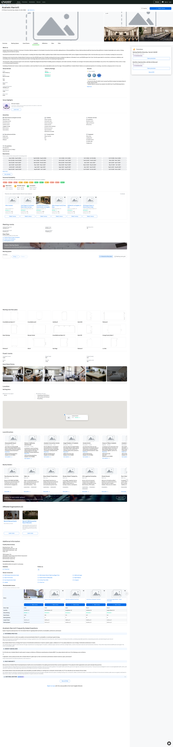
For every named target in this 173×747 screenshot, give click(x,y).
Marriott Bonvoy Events (10, 521)
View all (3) (151, 72)
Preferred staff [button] (33, 487)
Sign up (166, 2)
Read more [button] (7, 452)
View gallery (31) (167, 39)
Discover (38, 2)
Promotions (24, 2)
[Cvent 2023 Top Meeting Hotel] (99, 75)
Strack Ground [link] (106, 476)
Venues (18, 2)
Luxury (43, 2)
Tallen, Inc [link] (26, 476)
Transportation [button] (65, 487)
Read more (89, 86)
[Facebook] (39, 570)
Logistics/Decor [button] (26, 487)
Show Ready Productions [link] (50, 476)
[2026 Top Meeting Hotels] (89, 75)
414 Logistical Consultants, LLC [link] (89, 476)
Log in (170, 2)
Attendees (5, 254)
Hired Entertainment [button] (8, 487)
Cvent (2, 5)
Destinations (32, 2)
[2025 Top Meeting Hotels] (94, 75)
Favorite (145, 8)
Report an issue (51, 686)
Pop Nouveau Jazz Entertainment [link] (11, 476)
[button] (52, 27)
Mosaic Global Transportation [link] (70, 476)
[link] (12, 471)
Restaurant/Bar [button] (124, 487)
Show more (5, 171)
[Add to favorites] (18, 197)
